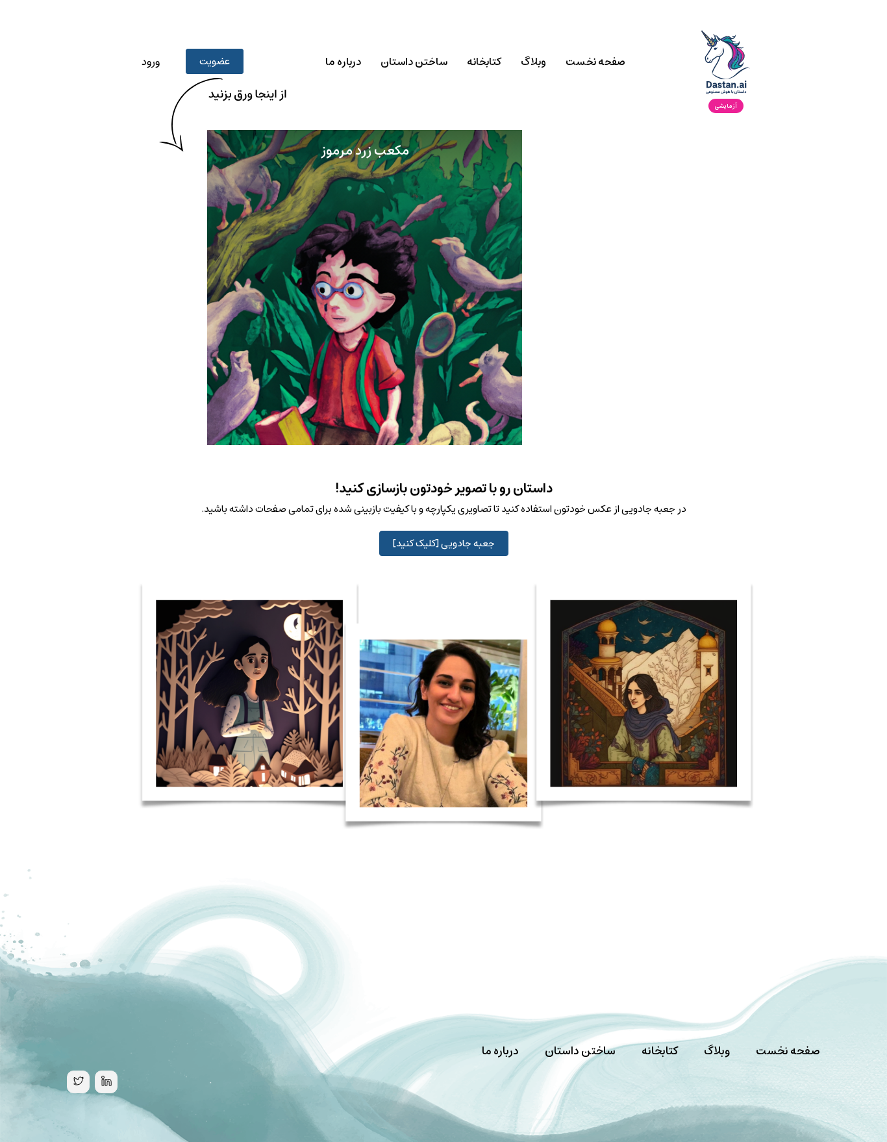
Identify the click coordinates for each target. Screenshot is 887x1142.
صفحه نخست (595, 62)
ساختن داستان (414, 62)
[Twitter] (78, 1082)
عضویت (214, 61)
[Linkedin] (106, 1082)
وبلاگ (533, 62)
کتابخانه (484, 62)
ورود (151, 62)
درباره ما (343, 62)
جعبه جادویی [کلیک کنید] (444, 543)
